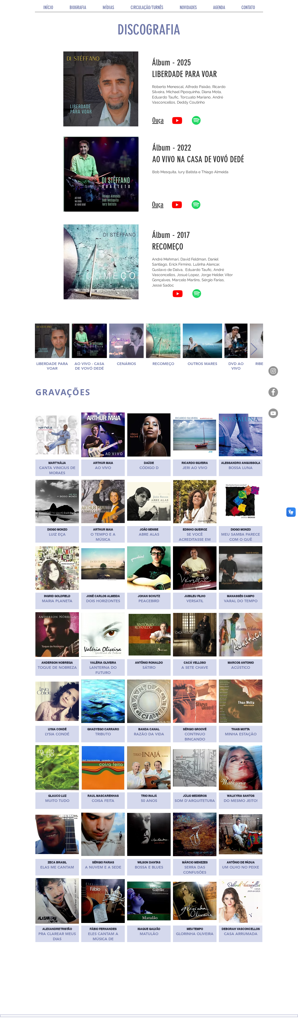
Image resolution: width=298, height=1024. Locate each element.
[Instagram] (273, 371)
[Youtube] (177, 120)
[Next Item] (254, 349)
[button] (108, 9)
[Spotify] (196, 120)
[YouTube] (273, 413)
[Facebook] (273, 392)
